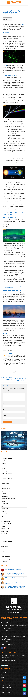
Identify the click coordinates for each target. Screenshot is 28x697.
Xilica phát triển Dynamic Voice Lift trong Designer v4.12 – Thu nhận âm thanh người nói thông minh (15, 587)
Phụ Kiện (3, 501)
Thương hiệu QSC (4, 534)
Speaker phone (4, 554)
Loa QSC (2, 544)
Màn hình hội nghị (4, 531)
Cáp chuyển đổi (4, 493)
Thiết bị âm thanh (4, 496)
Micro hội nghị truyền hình (6, 486)
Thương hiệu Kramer (5, 483)
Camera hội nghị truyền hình (6, 478)
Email (4, 409)
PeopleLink (3, 526)
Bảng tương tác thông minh (6, 473)
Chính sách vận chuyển (5, 692)
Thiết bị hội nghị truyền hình (6, 471)
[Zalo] (24, 681)
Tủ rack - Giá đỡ (4, 511)
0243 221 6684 (10, 628)
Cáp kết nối (3, 463)
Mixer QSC (3, 461)
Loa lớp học (3, 466)
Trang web (5, 415)
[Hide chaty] (24, 693)
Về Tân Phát (3, 672)
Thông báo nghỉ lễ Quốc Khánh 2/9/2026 (13, 569)
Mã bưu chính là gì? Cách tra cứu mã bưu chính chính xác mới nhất (15, 578)
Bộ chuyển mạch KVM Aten (6, 523)
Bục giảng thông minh (5, 556)
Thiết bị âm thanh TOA (5, 529)
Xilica (2, 536)
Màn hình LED (3, 549)
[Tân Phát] (6, 355)
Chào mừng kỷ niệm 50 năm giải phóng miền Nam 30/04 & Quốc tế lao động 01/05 (21, 378)
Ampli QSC (3, 468)
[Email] (24, 685)
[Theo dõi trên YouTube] (4, 648)
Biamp (2, 518)
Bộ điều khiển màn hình (5, 488)
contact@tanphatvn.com (10, 644)
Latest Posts (9, 350)
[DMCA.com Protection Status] (5, 665)
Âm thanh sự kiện (4, 513)
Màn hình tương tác (5, 546)
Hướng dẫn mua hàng (5, 685)
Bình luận (5, 392)
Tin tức (2, 675)
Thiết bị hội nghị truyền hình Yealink (8, 498)
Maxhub (2, 456)
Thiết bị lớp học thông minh (6, 541)
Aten (2, 516)
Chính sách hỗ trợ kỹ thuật (6, 687)
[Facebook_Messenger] (24, 677)
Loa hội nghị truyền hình (5, 521)
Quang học (5, 65)
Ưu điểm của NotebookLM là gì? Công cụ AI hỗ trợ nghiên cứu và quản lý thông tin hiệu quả (15, 574)
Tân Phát (23, 24)
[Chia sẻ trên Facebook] (13, 372)
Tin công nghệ (5, 9)
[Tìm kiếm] (1, 2)
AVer (2, 506)
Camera (2, 551)
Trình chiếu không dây (5, 559)
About (4, 350)
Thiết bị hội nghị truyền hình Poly (7, 491)
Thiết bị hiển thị (4, 481)
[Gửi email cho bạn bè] (15, 372)
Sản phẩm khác (4, 561)
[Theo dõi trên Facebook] (2, 648)
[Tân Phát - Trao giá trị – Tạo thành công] (14, 2)
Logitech (3, 539)
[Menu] (26, 2)
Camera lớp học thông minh (6, 458)
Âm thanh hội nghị (4, 503)
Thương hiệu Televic (5, 476)
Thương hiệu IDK (4, 508)
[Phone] (24, 689)
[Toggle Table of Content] (9, 19)
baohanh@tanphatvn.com (10, 660)
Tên (4, 403)
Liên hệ (2, 677)
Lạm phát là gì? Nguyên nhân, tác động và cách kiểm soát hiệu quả (15, 582)
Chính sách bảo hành (5, 690)
